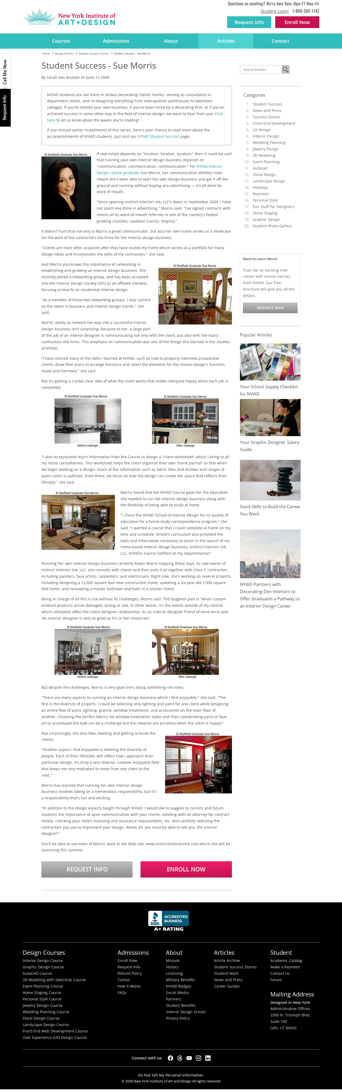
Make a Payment (285, 967)
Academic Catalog (286, 960)
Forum (276, 979)
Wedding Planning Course (46, 1011)
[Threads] (179, 1058)
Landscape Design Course (46, 1024)
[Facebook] (170, 1058)
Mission (173, 960)
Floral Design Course (41, 1018)
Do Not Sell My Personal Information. (171, 1075)
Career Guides (227, 986)
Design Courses (44, 952)
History (172, 967)
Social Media (177, 992)
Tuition (124, 979)
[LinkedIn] (208, 1058)
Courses (61, 41)
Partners (173, 999)
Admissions (116, 41)
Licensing (174, 973)
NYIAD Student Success (158, 136)
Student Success (267, 104)
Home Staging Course (42, 992)
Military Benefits (180, 979)
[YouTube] (189, 1058)
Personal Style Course (42, 999)
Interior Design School (185, 1011)
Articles (226, 41)
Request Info (249, 22)
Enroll (297, 22)
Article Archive (227, 960)
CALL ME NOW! (5, 71)
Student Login (275, 11)
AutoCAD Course (37, 973)
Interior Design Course (43, 960)
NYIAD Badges (178, 986)
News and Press (267, 110)
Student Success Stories (235, 967)
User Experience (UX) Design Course (55, 1037)
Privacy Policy (178, 1018)
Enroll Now (186, 869)
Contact (280, 41)
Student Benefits (181, 1005)
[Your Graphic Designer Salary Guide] (270, 417)
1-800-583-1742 (305, 10)
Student (281, 952)
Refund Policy (130, 973)
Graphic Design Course (43, 967)
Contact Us (280, 973)
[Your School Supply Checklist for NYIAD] (270, 361)
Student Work (226, 973)
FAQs (122, 992)
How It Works (129, 986)
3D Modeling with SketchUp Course (54, 979)
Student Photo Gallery (272, 225)
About (171, 41)
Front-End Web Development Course (55, 1031)
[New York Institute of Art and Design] (69, 16)
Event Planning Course (43, 986)
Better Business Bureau (169, 922)
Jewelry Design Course (43, 1005)
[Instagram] (198, 1058)
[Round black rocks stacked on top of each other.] (270, 479)
